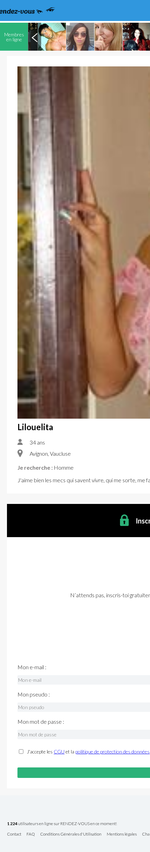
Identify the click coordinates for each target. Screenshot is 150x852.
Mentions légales (122, 834)
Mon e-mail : (31, 667)
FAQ (31, 834)
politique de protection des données (112, 751)
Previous (34, 37)
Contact (14, 834)
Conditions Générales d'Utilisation (71, 834)
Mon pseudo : (33, 694)
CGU (59, 751)
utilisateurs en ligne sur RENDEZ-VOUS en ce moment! (62, 824)
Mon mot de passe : (40, 721)
